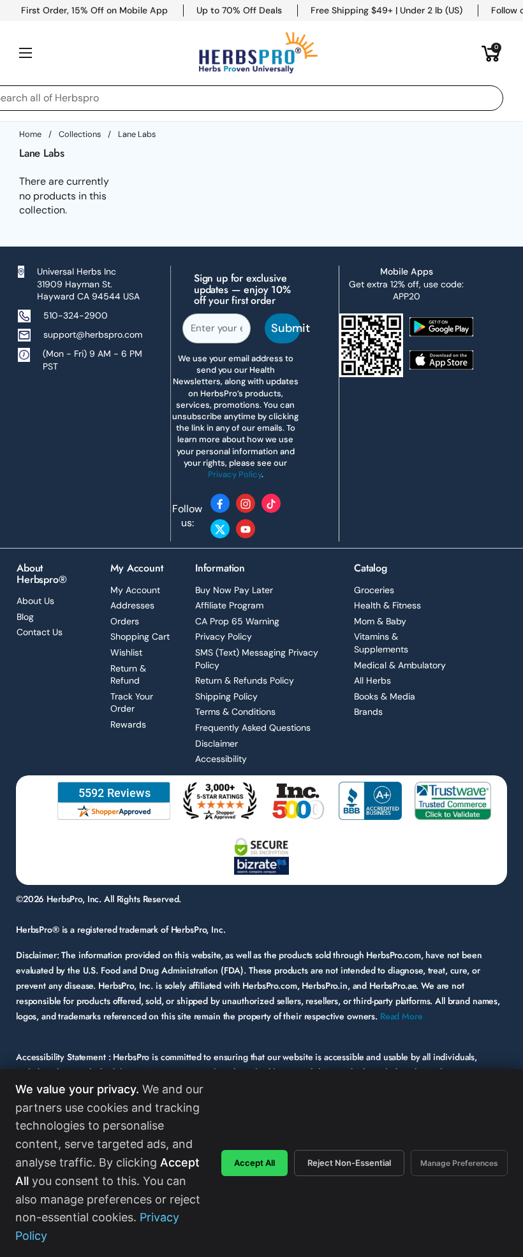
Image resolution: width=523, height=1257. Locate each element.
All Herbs (372, 680)
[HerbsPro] (258, 53)
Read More (401, 1016)
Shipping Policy (226, 696)
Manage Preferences (459, 1163)
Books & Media (384, 696)
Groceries (374, 590)
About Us (35, 601)
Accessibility (221, 759)
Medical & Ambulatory (400, 665)
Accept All (254, 1163)
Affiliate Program (229, 605)
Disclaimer (216, 743)
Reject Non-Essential (349, 1163)
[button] (491, 53)
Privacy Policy (223, 636)
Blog (25, 616)
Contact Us (40, 632)
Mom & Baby (380, 621)
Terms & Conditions (235, 711)
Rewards (128, 724)
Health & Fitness (387, 605)
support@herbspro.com (92, 334)
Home (30, 134)
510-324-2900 (75, 315)
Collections (80, 134)
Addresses (132, 605)
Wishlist (126, 652)
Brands (368, 711)
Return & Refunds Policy (244, 680)
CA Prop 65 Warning (237, 621)
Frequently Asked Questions (253, 727)
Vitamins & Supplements (381, 643)
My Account (135, 590)
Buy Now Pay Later (234, 590)
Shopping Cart (140, 636)
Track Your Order (131, 703)
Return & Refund (128, 675)
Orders (124, 621)
